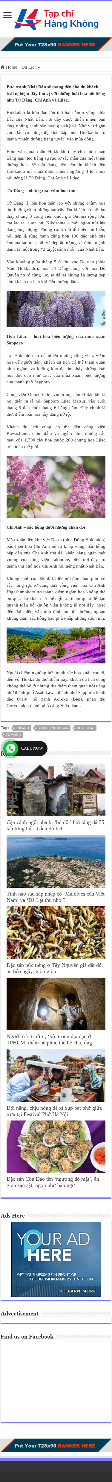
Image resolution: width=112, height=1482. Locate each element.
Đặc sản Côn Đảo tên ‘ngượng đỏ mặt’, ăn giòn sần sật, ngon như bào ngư (53, 1182)
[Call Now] (10, 748)
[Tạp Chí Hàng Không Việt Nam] (56, 18)
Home (11, 67)
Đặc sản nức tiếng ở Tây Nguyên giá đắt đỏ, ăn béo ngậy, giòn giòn (55, 968)
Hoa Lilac (85, 728)
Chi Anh (22, 728)
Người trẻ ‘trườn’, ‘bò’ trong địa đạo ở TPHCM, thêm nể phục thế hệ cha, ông (49, 1039)
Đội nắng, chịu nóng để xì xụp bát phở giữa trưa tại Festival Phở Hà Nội (54, 1111)
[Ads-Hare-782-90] (56, 44)
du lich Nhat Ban (52, 728)
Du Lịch (29, 67)
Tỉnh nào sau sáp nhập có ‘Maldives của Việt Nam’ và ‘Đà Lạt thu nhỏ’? (56, 897)
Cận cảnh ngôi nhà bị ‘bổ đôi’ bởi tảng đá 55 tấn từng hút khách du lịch (55, 825)
